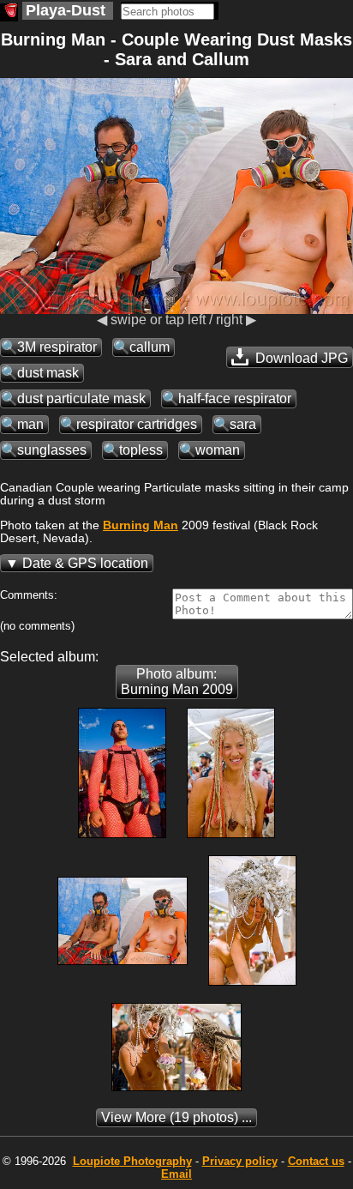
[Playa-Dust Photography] (9, 12)
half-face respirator (234, 398)
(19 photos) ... (176, 1117)
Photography (132, 1161)
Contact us (316, 1161)
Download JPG (300, 358)
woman (217, 450)
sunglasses (52, 450)
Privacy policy (240, 1161)
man (30, 424)
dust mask (48, 372)
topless (141, 450)
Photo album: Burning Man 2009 (177, 682)
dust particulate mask (81, 398)
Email (176, 1174)
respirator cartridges (136, 424)
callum (149, 347)
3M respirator (57, 347)
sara (243, 424)
